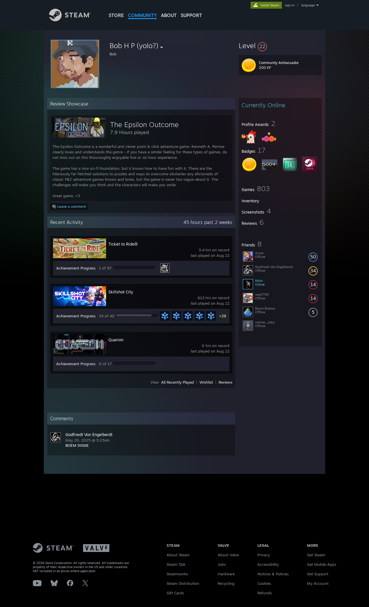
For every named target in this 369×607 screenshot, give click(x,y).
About (169, 15)
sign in (289, 5)
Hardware (226, 574)
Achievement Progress (75, 268)
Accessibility (268, 564)
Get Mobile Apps (321, 564)
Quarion (115, 339)
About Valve (228, 555)
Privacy (263, 555)
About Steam (178, 555)
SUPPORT (191, 15)
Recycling (226, 583)
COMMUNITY (142, 15)
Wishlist (206, 382)
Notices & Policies (273, 574)
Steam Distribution (183, 583)
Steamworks (177, 574)
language (308, 5)
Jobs (222, 564)
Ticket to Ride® (123, 244)
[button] (280, 45)
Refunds (264, 593)
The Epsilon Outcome (144, 124)
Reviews (225, 382)
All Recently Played (177, 382)
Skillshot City (120, 291)
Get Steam (316, 555)
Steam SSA (176, 564)
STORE (116, 15)
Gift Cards (175, 593)
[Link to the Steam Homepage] (70, 19)
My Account (318, 583)
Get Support (317, 574)
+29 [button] (222, 316)
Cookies (264, 583)
